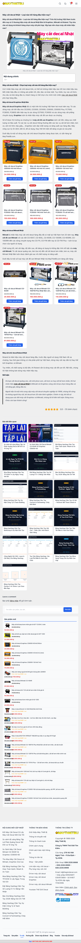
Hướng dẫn (30, 935)
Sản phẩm (14, 935)
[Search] (60, 3)
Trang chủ (6, 935)
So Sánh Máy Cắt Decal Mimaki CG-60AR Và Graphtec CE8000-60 (12, 852)
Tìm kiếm (68, 609)
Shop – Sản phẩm (36, 862)
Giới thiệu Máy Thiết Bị (38, 832)
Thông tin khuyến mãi (37, 837)
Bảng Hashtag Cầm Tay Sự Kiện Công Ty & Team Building (13, 906)
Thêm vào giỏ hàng (14, 179)
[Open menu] (76, 3)
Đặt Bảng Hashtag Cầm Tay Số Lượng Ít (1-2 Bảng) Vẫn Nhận (14, 889)
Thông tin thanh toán (37, 841)
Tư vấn (22, 935)
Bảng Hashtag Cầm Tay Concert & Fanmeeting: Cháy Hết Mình (14, 915)
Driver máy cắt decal (37, 873)
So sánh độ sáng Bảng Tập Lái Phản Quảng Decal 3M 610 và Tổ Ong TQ (13, 842)
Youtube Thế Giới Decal (38, 890)
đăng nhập (14, 601)
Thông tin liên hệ (35, 857)
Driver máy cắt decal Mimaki (40, 884)
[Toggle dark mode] (65, 3)
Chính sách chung (36, 846)
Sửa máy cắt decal (67, 935)
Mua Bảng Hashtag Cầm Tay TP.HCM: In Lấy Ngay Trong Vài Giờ (14, 879)
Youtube (57, 935)
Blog (51, 935)
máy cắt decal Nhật (69, 95)
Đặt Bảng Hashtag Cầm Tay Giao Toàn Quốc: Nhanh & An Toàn (14, 869)
